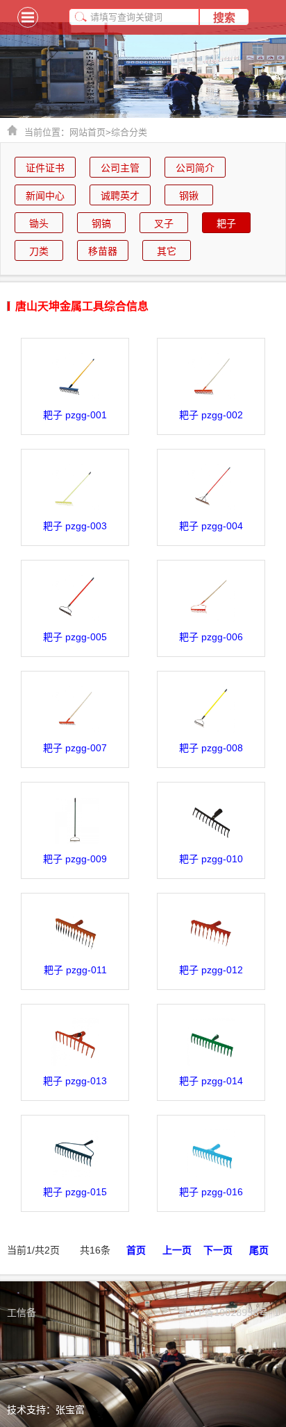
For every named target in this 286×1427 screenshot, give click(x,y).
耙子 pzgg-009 (75, 858)
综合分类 (129, 132)
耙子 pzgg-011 (75, 969)
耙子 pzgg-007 (75, 747)
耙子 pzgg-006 (211, 636)
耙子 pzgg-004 (211, 525)
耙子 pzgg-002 (211, 414)
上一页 (177, 1250)
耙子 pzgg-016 (211, 1191)
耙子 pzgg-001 (75, 414)
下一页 (218, 1250)
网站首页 (90, 132)
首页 (136, 1250)
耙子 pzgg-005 (75, 636)
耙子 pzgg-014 (211, 1080)
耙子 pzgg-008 (211, 747)
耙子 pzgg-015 (75, 1191)
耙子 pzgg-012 (211, 969)
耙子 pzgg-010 (211, 858)
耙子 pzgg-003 (75, 525)
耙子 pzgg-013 (75, 1080)
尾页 (259, 1250)
